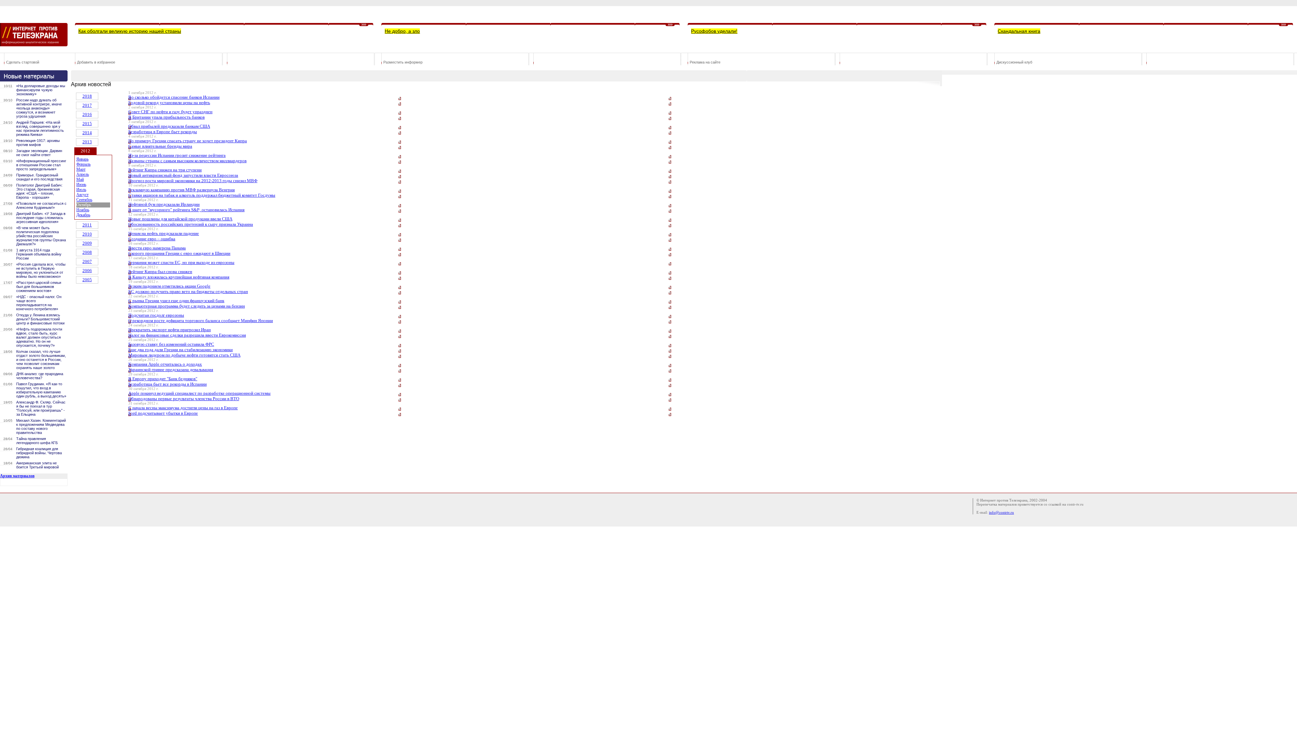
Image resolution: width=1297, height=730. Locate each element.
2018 (87, 96)
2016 (87, 114)
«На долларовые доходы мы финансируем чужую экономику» (40, 90)
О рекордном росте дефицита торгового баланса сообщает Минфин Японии (200, 320)
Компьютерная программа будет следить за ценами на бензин (186, 306)
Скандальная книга (1019, 31)
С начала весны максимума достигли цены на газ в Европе (183, 407)
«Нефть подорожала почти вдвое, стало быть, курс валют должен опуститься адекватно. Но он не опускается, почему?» (39, 337)
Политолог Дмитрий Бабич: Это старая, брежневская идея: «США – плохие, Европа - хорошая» (39, 191)
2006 (87, 270)
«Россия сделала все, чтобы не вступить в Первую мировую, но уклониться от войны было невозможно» (41, 270)
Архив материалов (17, 475)
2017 (87, 105)
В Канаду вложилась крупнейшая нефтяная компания (178, 276)
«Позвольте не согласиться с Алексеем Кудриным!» (41, 205)
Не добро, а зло (402, 31)
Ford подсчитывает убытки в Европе (163, 413)
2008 (87, 252)
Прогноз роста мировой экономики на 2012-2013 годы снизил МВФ (192, 180)
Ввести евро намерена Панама (157, 247)
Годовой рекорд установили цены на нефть (169, 102)
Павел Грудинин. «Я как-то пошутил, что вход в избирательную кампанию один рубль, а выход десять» (41, 390)
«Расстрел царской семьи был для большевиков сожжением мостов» (38, 287)
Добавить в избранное (96, 62)
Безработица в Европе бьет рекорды (162, 131)
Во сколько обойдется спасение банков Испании (174, 97)
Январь (82, 159)
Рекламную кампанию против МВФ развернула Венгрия (181, 189)
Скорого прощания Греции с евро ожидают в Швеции (179, 253)
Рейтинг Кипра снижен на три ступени (165, 169)
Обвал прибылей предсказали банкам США (169, 126)
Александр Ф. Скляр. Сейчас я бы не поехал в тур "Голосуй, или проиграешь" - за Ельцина (41, 408)
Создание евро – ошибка (151, 238)
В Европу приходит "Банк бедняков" (162, 378)
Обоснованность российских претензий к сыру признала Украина (190, 224)
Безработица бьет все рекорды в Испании (167, 384)
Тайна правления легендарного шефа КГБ (37, 441)
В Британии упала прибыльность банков (166, 117)
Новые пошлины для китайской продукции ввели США (180, 218)
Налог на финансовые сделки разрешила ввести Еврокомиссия (187, 335)
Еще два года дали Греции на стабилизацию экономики (180, 349)
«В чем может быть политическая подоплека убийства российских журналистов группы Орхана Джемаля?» (41, 236)
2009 (87, 243)
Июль (81, 189)
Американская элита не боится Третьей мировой (37, 465)
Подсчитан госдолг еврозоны (156, 315)
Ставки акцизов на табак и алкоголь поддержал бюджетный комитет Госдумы (201, 195)
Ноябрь (82, 210)
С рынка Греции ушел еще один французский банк (176, 300)
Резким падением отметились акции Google (169, 286)
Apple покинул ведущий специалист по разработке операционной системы (199, 393)
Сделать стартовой (22, 62)
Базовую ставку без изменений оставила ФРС (171, 344)
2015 (87, 123)
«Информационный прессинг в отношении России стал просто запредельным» (41, 165)
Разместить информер (403, 62)
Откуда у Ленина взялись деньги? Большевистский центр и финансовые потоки (40, 319)
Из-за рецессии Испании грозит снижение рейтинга (177, 155)
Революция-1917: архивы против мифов (38, 143)
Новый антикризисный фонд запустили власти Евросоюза (183, 175)
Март (80, 169)
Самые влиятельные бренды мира (160, 146)
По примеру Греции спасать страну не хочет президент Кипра (187, 140)
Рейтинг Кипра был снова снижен (160, 271)
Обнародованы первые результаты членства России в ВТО (183, 398)
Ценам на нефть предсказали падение (163, 233)
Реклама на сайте (705, 62)
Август (82, 194)
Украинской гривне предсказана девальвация (170, 369)
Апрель (82, 174)
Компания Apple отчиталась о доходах (165, 364)
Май (80, 179)
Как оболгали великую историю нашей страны (129, 31)
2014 (87, 132)
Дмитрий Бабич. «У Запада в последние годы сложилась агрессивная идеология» (41, 218)
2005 (87, 279)
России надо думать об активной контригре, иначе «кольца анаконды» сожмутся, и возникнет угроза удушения (39, 108)
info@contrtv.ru (1001, 512)
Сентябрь (84, 199)
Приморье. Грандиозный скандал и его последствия (39, 177)
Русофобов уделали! (714, 31)
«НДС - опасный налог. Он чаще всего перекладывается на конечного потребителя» (38, 303)
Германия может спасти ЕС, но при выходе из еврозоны (181, 262)
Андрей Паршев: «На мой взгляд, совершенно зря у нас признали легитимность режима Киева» (40, 128)
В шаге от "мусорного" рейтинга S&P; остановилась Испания (186, 209)
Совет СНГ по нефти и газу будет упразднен (170, 111)
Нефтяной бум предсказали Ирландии (164, 204)
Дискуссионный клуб (1014, 62)
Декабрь (83, 215)
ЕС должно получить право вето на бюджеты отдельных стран (188, 291)
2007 (87, 261)
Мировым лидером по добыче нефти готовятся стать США (184, 355)
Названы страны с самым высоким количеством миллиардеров (187, 160)
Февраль (83, 164)
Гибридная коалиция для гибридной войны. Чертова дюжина (39, 453)
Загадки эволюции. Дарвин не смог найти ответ (39, 153)
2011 (87, 224)
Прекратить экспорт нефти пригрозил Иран (169, 329)
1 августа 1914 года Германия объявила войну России (38, 254)
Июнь (81, 184)
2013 (87, 141)
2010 (87, 234)
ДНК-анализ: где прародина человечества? (39, 376)
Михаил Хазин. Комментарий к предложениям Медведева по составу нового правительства (41, 426)
